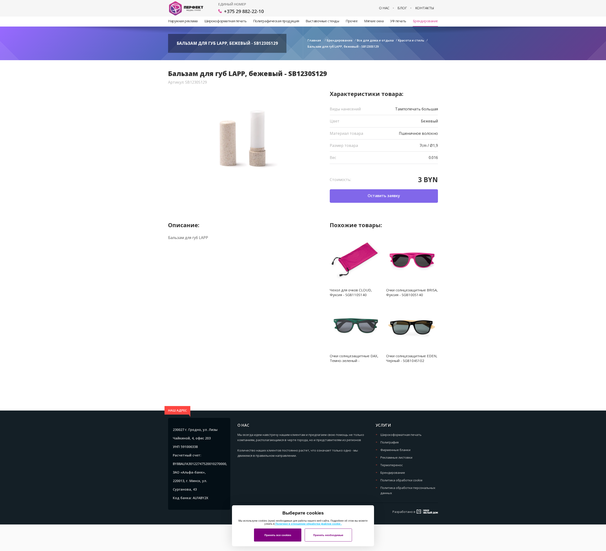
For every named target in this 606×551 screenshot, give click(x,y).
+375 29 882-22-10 (244, 11)
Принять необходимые (328, 535)
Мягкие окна (373, 21)
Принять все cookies (277, 535)
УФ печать (398, 21)
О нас (384, 8)
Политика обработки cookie (401, 480)
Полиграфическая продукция (276, 21)
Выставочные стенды (322, 21)
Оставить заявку (384, 195)
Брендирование (425, 21)
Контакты (424, 8)
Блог (402, 8)
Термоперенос (391, 465)
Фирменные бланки (395, 450)
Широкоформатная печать (225, 21)
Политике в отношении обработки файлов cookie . (308, 523)
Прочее (351, 21)
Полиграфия (389, 442)
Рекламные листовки (396, 457)
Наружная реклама (183, 21)
